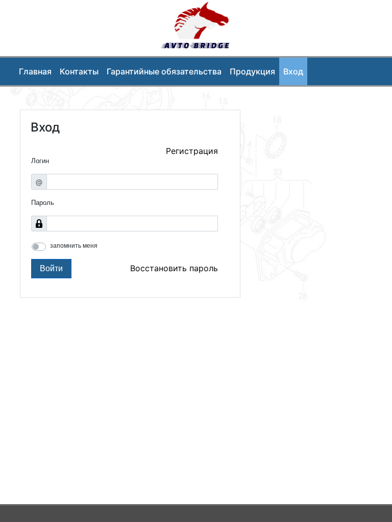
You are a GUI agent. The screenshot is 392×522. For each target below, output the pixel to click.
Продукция (252, 71)
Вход (293, 71)
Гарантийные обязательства (164, 71)
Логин (40, 161)
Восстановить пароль (174, 268)
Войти (51, 268)
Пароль (42, 202)
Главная (35, 71)
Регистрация (192, 151)
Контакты (79, 71)
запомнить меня (73, 245)
